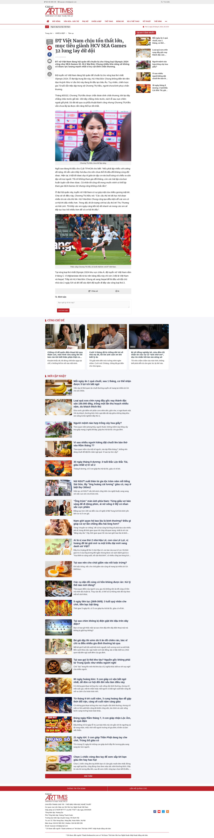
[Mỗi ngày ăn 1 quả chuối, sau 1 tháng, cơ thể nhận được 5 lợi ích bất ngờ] (58, 388)
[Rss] (167, 811)
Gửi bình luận (63, 310)
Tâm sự (49, 346)
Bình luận (50, 42)
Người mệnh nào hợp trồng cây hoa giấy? (98, 423)
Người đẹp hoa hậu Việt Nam (58, 27)
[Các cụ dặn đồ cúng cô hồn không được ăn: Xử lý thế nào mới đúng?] (58, 589)
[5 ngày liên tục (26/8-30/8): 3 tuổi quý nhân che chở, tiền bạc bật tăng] (58, 608)
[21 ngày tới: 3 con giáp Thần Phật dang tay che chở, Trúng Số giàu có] (58, 744)
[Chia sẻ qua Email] (49, 61)
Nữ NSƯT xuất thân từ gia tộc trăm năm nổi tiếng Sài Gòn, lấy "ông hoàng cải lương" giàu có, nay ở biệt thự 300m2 (102, 484)
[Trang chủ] (48, 21)
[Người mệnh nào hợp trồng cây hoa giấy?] (58, 430)
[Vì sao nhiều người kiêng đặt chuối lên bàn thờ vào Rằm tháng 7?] (58, 449)
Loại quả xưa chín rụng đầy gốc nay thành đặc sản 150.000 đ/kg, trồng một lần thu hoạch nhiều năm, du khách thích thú (101, 403)
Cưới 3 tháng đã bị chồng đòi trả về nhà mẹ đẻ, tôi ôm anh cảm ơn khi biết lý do (106, 354)
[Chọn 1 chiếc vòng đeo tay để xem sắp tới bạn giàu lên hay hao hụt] (58, 763)
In (118, 291)
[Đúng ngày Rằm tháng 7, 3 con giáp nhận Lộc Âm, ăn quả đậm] (58, 724)
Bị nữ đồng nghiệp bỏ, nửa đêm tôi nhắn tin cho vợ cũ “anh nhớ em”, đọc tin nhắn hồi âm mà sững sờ (148, 354)
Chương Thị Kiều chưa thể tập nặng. (93, 163)
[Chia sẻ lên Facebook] (49, 54)
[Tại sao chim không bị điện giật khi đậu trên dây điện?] (58, 627)
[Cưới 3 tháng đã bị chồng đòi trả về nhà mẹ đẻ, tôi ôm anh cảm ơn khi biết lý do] (107, 336)
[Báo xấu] (49, 74)
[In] (49, 67)
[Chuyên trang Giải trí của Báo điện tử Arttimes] (59, 11)
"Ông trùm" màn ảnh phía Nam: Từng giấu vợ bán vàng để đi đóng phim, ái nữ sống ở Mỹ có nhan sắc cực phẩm (102, 504)
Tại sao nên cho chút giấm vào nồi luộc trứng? (100, 562)
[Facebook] (154, 811)
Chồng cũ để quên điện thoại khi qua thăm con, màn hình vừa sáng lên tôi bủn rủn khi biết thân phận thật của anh (65, 354)
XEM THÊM (88, 776)
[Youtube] (159, 811)
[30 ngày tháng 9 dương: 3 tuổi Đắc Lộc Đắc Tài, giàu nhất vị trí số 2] (58, 468)
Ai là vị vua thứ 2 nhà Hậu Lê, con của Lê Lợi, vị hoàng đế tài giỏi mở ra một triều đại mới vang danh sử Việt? (101, 543)
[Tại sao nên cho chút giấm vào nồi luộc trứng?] (58, 569)
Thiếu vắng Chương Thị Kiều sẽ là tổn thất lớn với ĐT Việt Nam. (93, 267)
